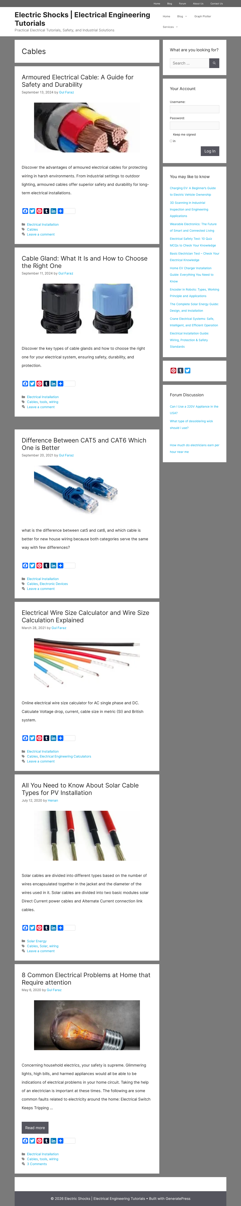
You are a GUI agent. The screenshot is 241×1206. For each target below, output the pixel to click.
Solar (43, 946)
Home (157, 3)
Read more (37, 1129)
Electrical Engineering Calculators (65, 756)
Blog (169, 3)
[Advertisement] (87, 424)
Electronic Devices (54, 584)
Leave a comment (41, 234)
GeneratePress (178, 1198)
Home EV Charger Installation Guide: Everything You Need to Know (191, 274)
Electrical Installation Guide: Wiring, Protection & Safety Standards (189, 340)
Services (168, 27)
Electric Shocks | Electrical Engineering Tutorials (82, 19)
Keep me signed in (184, 138)
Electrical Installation (43, 224)
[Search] (214, 63)
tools (43, 402)
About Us (198, 3)
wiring (53, 402)
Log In (210, 151)
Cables (32, 229)
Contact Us (216, 3)
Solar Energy (37, 941)
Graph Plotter (202, 16)
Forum (182, 3)
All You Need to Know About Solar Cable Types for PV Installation (80, 788)
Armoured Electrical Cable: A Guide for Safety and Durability (78, 80)
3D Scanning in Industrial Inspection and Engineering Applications (189, 209)
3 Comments (37, 1164)
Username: (177, 102)
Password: (177, 118)
